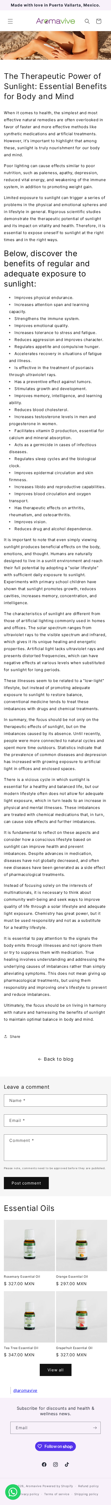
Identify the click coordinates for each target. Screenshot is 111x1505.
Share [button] (15, 1036)
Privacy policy (28, 1494)
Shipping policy (86, 1494)
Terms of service (56, 1494)
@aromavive (25, 1390)
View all (55, 1369)
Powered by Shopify (58, 1486)
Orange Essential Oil (72, 1276)
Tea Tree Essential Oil (21, 1348)
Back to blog (58, 1059)
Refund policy (88, 1486)
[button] (10, 21)
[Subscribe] (94, 1428)
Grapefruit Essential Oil (74, 1348)
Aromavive (34, 1486)
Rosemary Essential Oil (22, 1276)
